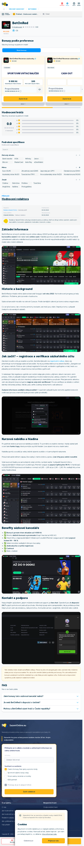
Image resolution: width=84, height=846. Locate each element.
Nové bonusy (21, 50)
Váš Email (7, 755)
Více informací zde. (49, 834)
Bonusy (12, 842)
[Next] (79, 155)
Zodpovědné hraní (50, 807)
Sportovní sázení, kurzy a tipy (18, 773)
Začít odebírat (29, 792)
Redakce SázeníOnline (10, 210)
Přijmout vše (53, 841)
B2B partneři (12, 780)
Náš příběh (6, 825)
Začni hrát (23, 99)
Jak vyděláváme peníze (10, 821)
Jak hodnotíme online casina (13, 811)
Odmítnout (28, 841)
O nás (4, 807)
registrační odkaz (57, 361)
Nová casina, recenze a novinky (19, 776)
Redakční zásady (8, 818)
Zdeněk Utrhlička (9, 215)
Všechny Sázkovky (16, 9)
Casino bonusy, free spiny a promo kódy (22, 769)
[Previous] (76, 155)
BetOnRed (32, 9)
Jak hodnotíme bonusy (10, 814)
